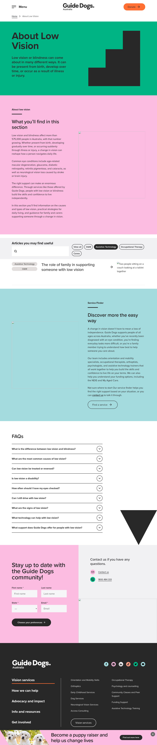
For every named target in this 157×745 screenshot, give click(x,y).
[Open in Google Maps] (117, 621)
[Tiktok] (128, 664)
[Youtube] (143, 664)
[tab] (33, 681)
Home (14, 16)
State (15, 602)
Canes (77, 253)
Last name (46, 587)
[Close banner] (153, 734)
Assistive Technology (106, 246)
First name (18, 587)
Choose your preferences (30, 622)
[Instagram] (113, 664)
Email (44, 602)
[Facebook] (106, 664)
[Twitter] (135, 664)
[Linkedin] (121, 664)
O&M (88, 246)
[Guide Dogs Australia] (78, 7)
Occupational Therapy (131, 246)
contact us (97, 395)
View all (77, 246)
